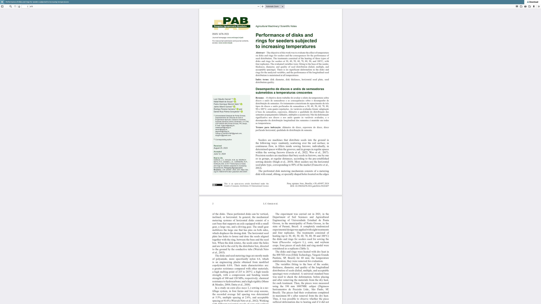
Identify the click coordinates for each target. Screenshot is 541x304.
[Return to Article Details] (2, 2)
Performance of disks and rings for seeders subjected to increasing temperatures (37, 2)
